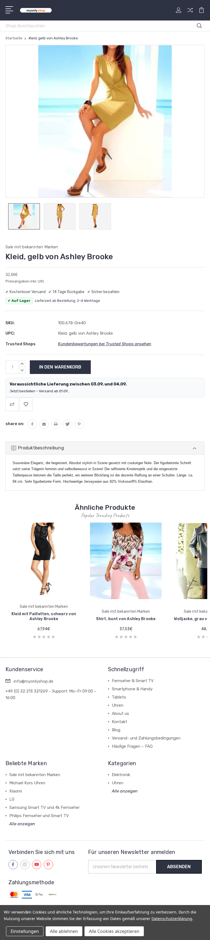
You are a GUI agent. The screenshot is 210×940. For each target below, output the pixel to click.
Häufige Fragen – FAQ (132, 746)
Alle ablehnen (64, 931)
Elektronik (121, 774)
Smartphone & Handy (132, 688)
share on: (14, 423)
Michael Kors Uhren (27, 782)
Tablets (119, 697)
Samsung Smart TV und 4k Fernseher (44, 807)
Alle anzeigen (22, 823)
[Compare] (190, 13)
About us (120, 713)
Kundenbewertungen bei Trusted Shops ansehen (104, 343)
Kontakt (119, 721)
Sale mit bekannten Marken (34, 774)
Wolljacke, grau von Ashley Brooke (166, 619)
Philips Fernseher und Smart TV (39, 815)
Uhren (117, 705)
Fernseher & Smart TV (133, 680)
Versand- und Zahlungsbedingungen (146, 738)
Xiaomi (15, 791)
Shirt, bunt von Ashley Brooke (84, 619)
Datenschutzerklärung (171, 918)
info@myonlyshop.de (33, 681)
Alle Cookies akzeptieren (114, 931)
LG (11, 799)
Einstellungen (25, 931)
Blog (116, 729)
